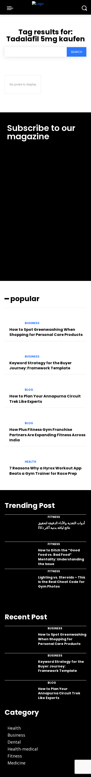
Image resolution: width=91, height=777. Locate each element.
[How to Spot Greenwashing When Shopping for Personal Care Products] (13, 318)
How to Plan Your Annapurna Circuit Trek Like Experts (59, 693)
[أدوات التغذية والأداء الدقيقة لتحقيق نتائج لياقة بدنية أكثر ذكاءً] (19, 529)
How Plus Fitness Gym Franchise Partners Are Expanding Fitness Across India (47, 435)
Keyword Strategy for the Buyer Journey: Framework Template (40, 365)
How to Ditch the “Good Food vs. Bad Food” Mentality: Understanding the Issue (61, 557)
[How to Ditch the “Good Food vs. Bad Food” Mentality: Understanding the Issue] (19, 556)
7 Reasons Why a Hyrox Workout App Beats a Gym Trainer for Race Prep (45, 470)
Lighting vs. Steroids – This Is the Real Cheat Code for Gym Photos (61, 582)
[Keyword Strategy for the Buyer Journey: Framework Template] (13, 352)
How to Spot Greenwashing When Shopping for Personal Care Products (46, 332)
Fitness (54, 517)
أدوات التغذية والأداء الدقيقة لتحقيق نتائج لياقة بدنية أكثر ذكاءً (61, 525)
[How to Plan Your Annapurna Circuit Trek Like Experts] (13, 385)
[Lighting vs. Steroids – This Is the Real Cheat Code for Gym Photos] (19, 584)
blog (29, 389)
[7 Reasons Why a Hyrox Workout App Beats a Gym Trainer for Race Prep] (13, 457)
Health (30, 461)
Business (32, 323)
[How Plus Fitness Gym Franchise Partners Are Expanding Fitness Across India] (13, 419)
